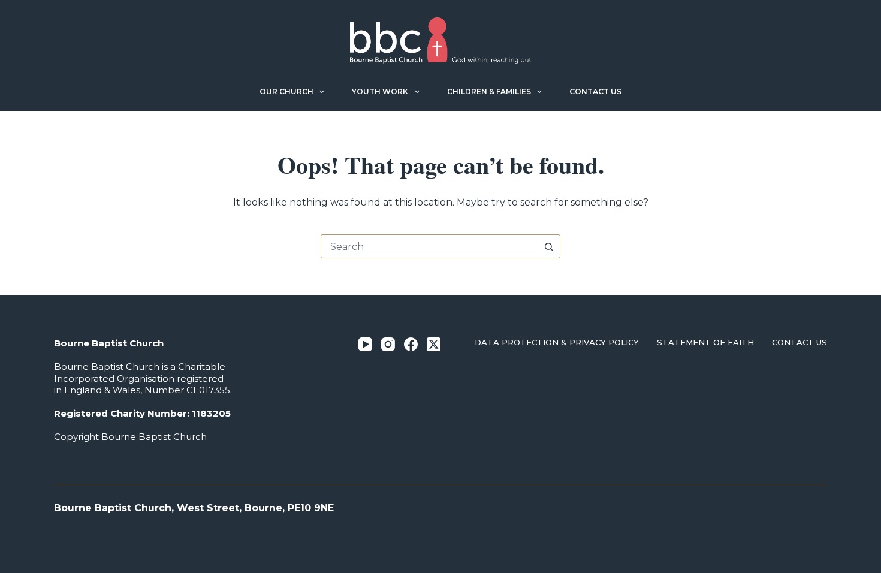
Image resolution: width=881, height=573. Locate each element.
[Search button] (548, 246)
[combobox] (429, 246)
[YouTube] (365, 344)
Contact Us (595, 91)
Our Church (286, 91)
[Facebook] (411, 344)
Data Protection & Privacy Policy (557, 342)
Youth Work (380, 91)
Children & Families (489, 91)
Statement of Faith (705, 342)
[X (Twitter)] (434, 344)
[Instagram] (388, 344)
